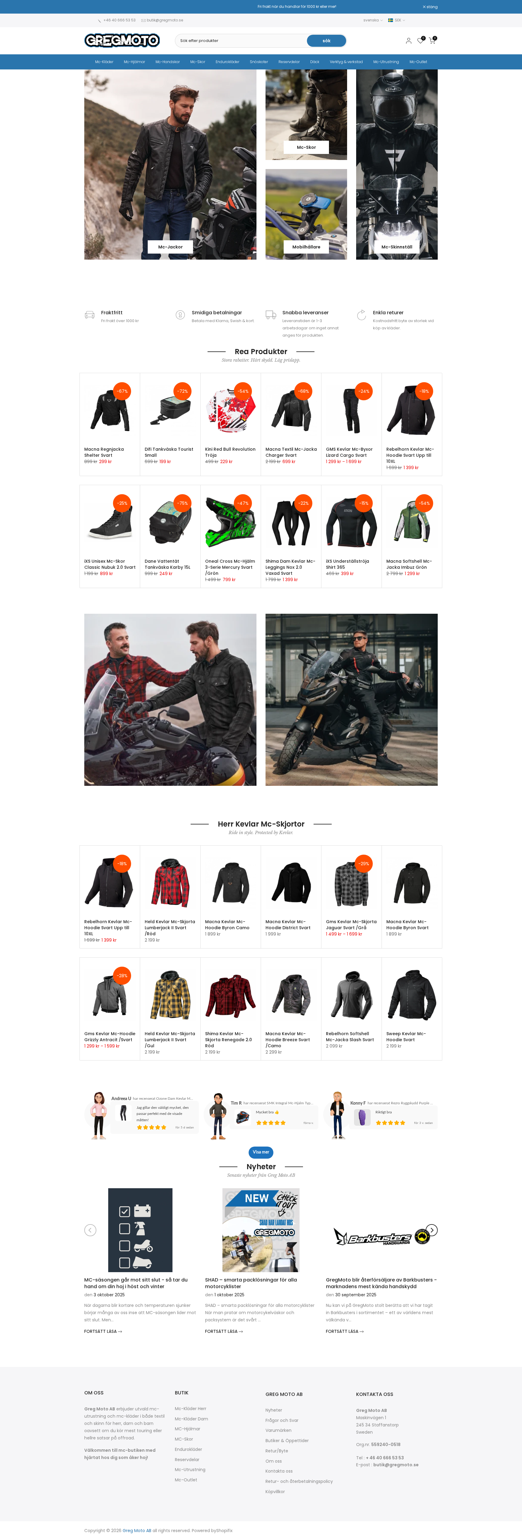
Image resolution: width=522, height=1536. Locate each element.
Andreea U (121, 1099)
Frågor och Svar (282, 1420)
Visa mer (261, 1152)
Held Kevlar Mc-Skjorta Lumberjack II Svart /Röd (170, 928)
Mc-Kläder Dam (191, 1419)
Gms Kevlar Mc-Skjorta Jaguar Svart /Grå (351, 925)
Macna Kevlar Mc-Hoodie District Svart (288, 925)
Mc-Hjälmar (134, 61)
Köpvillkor (275, 1492)
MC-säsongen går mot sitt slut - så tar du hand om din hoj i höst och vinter (136, 1283)
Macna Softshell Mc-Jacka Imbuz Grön (409, 564)
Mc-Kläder (104, 61)
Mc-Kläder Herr (190, 1409)
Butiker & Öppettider (287, 1441)
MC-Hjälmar (187, 1429)
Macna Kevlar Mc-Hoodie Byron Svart (407, 925)
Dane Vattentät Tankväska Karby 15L (167, 564)
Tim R (236, 1103)
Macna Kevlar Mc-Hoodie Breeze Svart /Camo (288, 1040)
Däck (314, 61)
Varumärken (279, 1430)
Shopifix (224, 1531)
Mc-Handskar (168, 61)
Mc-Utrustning (386, 61)
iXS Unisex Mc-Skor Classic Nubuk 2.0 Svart (110, 564)
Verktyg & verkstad (346, 61)
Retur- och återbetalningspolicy (299, 1481)
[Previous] (90, 1230)
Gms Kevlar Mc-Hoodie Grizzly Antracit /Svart (109, 1037)
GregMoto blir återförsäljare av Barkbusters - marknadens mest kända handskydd (381, 1283)
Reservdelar (289, 61)
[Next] (432, 1230)
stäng (93, 7)
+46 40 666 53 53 (119, 20)
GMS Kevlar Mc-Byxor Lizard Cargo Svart (349, 452)
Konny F (358, 1103)
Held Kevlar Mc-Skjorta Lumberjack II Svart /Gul (170, 1040)
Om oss (274, 1461)
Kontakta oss (279, 1471)
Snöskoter (259, 61)
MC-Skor (184, 1439)
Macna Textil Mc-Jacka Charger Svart (291, 452)
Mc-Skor (197, 61)
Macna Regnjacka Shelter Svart (104, 452)
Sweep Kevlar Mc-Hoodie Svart (406, 1037)
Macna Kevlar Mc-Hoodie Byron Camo (227, 925)
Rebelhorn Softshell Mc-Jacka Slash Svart (350, 1037)
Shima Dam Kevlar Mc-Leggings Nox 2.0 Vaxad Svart (290, 567)
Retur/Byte (277, 1451)
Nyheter (274, 1410)
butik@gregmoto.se (165, 20)
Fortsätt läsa (101, 1331)
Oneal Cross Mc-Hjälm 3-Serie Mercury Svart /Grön (230, 567)
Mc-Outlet (418, 61)
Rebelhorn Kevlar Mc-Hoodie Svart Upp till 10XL (410, 455)
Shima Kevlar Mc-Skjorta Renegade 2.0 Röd (228, 1040)
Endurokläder (227, 61)
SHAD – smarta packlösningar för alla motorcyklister (251, 1283)
